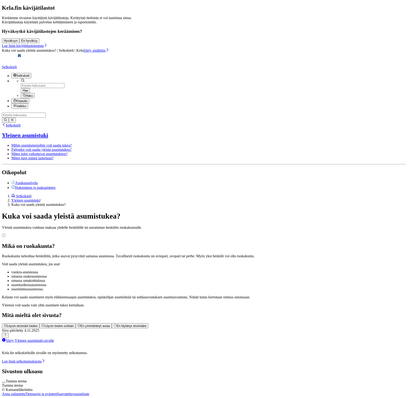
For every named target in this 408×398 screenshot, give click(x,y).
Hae (25, 90)
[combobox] (42, 85)
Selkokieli (13, 125)
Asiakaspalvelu (26, 183)
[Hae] (5, 120)
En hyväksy (29, 40)
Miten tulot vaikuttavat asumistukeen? (39, 154)
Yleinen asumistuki (25, 135)
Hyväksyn (10, 40)
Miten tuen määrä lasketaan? (32, 158)
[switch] (4, 382)
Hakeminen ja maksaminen (35, 188)
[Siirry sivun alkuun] (5, 335)
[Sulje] (12, 120)
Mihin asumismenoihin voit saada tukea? (41, 145)
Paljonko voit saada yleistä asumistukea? (41, 150)
